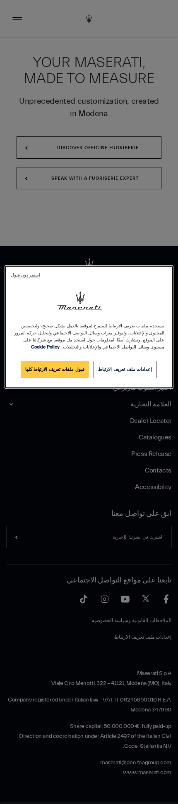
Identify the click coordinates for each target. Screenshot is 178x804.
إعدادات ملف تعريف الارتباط (125, 369)
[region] (89, 327)
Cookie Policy (45, 347)
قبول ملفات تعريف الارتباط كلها (54, 369)
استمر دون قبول (25, 275)
